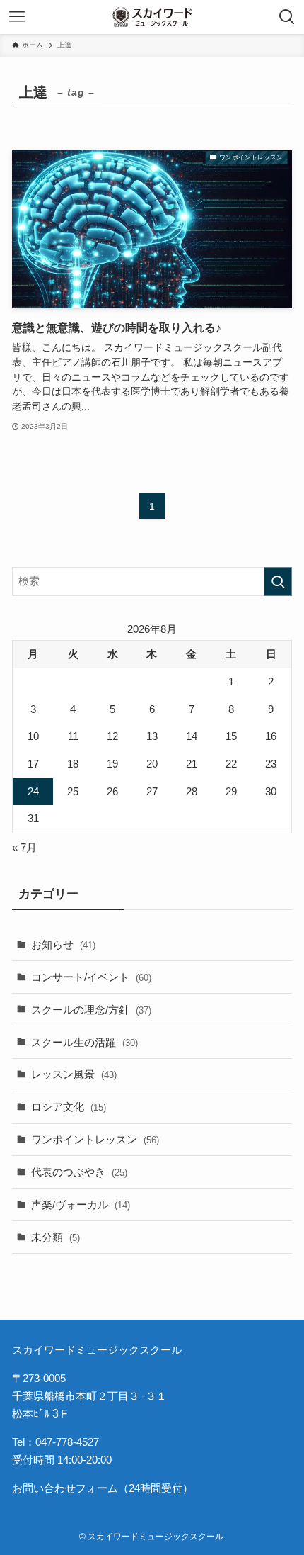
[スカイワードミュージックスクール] (151, 17)
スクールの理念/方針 (91, 1010)
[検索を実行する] (278, 581)
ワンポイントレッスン (95, 1139)
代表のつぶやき (79, 1172)
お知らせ (63, 944)
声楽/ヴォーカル (80, 1204)
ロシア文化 (68, 1107)
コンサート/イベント (91, 977)
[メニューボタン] (17, 17)
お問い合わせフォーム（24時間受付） (102, 1488)
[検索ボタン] (287, 17)
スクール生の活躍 (84, 1042)
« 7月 (24, 847)
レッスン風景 (74, 1074)
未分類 (55, 1237)
